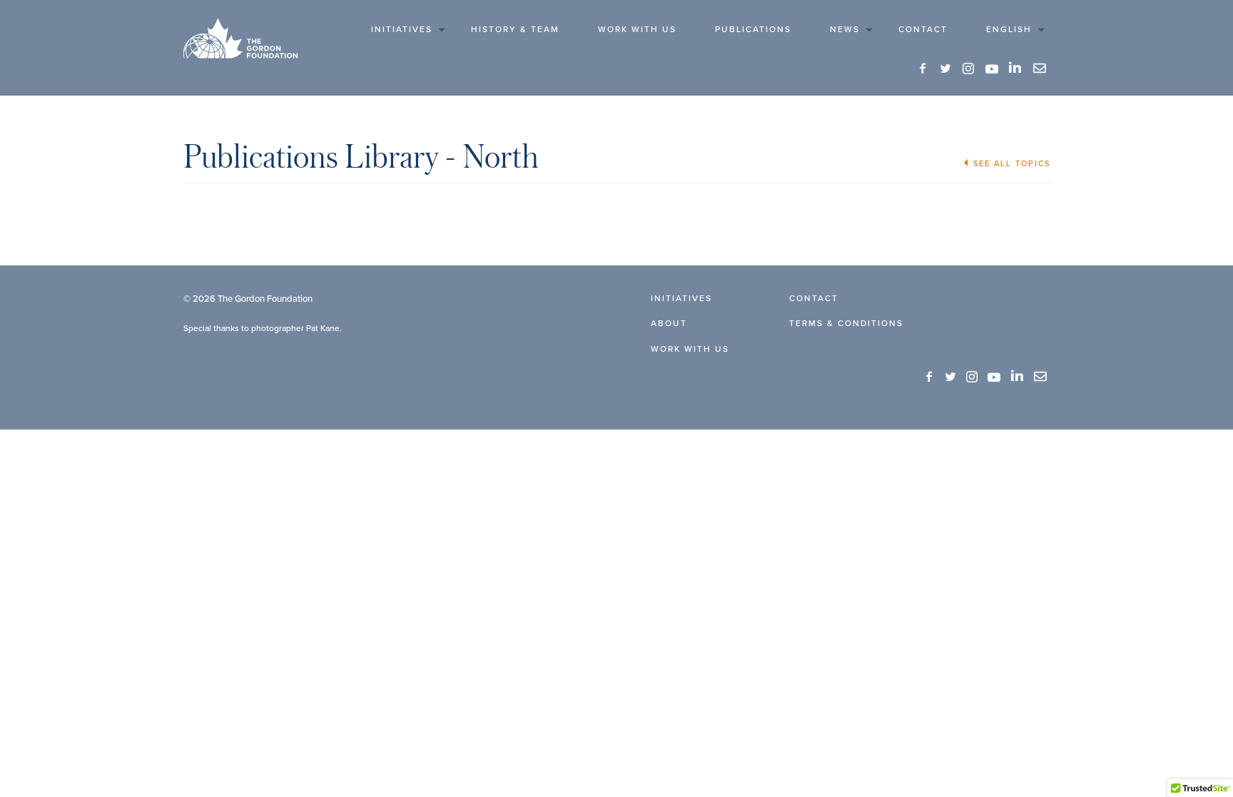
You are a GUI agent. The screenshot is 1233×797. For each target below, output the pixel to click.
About (669, 323)
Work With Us (637, 29)
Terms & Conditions (846, 323)
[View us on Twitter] (946, 69)
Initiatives (401, 29)
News (845, 29)
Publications (753, 29)
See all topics (1011, 163)
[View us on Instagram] (969, 69)
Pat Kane (323, 328)
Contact (923, 29)
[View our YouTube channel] (991, 68)
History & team (515, 29)
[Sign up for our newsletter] (1039, 68)
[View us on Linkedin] (1015, 68)
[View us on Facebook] (923, 69)
